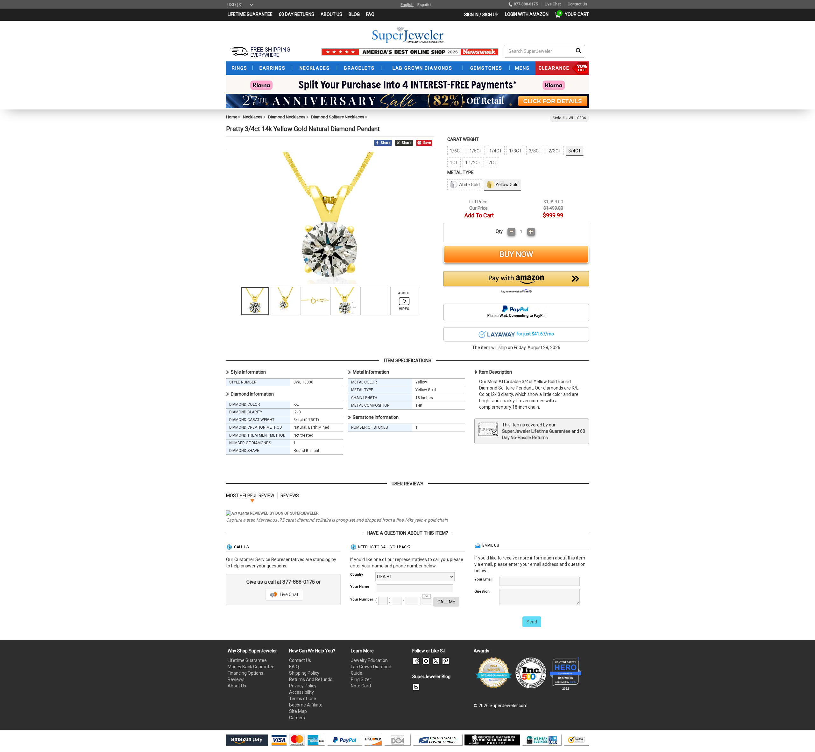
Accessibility (301, 692)
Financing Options (245, 673)
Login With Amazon (527, 14)
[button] (516, 284)
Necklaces (252, 117)
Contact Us (300, 660)
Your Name (359, 587)
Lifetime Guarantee (247, 660)
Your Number (361, 599)
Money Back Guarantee (251, 666)
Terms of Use (302, 698)
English (407, 5)
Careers (297, 717)
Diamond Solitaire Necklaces (337, 117)
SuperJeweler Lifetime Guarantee (536, 431)
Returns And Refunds (310, 679)
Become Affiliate (305, 704)
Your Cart (575, 14)
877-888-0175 (526, 4)
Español (424, 5)
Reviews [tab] (289, 495)
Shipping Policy (304, 673)
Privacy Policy (302, 685)
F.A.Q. (294, 666)
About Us (237, 685)
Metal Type (460, 172)
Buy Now (516, 254)
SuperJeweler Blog (431, 676)
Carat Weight (463, 139)
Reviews (236, 679)
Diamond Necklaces (286, 117)
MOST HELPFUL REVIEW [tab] (250, 495)
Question (482, 591)
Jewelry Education (369, 660)
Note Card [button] (361, 685)
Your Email (483, 579)
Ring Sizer (361, 679)
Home (231, 117)
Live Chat (288, 594)
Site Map (298, 711)
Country (356, 575)
